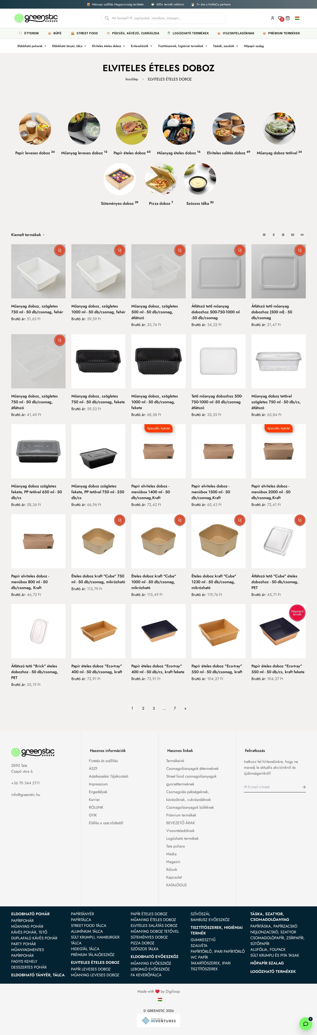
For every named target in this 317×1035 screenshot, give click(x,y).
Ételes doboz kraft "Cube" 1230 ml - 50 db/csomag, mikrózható (213, 582)
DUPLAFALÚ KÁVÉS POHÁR (34, 938)
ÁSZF (93, 768)
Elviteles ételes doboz (106, 46)
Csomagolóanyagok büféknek (190, 807)
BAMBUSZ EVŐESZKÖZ (210, 920)
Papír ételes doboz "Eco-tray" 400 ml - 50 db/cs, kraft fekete (157, 669)
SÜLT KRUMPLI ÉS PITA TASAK (274, 955)
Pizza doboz (161, 203)
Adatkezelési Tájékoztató (108, 776)
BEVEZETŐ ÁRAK (180, 823)
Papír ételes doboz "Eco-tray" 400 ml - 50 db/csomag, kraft (96, 669)
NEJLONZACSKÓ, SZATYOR (273, 932)
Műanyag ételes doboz (179, 153)
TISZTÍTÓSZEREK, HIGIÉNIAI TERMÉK (217, 930)
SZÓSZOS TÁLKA (144, 949)
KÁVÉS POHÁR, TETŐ (29, 932)
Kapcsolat (174, 877)
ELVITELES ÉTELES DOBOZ (95, 962)
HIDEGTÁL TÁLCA (85, 949)
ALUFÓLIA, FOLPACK (268, 949)
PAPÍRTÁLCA (81, 920)
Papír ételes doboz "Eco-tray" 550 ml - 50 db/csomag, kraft (216, 669)
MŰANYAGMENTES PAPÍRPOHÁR (27, 952)
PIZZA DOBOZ (142, 943)
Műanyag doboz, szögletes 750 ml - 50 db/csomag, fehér (37, 309)
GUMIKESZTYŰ (203, 940)
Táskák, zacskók (223, 46)
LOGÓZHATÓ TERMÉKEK (273, 971)
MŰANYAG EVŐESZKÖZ (151, 963)
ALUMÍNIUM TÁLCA (87, 931)
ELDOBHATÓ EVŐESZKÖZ (155, 956)
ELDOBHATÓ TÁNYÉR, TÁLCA (38, 975)
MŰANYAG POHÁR (27, 926)
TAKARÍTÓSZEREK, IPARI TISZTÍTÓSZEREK (211, 966)
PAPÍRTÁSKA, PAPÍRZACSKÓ (273, 926)
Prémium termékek (181, 815)
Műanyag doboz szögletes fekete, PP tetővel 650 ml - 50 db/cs (36, 492)
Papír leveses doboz (35, 153)
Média (171, 854)
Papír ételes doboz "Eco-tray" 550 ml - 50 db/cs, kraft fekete (277, 669)
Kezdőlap (132, 79)
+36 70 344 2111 (25, 783)
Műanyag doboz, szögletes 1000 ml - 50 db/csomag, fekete (154, 402)
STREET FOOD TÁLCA (88, 925)
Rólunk (171, 869)
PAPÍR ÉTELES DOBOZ (149, 914)
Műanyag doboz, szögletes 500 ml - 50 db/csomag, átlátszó (154, 312)
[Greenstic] (36, 18)
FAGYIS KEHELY (24, 961)
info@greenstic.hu (25, 794)
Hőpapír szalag (254, 46)
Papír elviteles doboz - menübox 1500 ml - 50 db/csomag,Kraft (210, 492)
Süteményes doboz (119, 203)
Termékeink (175, 761)
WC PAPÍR (199, 957)
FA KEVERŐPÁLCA (146, 975)
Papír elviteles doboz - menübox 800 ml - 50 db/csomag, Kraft (30, 582)
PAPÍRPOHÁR (22, 920)
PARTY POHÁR (23, 944)
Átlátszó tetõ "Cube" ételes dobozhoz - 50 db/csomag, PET (274, 582)
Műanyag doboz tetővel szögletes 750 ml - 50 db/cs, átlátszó (276, 402)
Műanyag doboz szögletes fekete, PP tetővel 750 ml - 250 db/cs (97, 492)
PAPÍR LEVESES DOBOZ (91, 969)
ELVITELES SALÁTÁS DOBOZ (154, 925)
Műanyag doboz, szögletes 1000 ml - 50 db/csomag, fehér (98, 309)
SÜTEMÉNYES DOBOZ (149, 937)
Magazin (173, 862)
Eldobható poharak (29, 46)
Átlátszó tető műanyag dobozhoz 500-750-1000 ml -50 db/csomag (215, 312)
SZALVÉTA (199, 945)
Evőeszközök (139, 46)
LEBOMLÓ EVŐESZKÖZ (150, 969)
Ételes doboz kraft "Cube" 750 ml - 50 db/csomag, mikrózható (98, 579)
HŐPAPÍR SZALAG (267, 963)
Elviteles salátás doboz (228, 153)
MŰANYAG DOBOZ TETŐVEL (155, 931)
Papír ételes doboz (132, 153)
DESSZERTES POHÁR (29, 967)
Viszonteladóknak (180, 830)
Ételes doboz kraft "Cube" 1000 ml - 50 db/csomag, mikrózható (153, 582)
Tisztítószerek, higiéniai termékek (180, 46)
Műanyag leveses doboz (84, 153)
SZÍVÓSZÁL (200, 914)
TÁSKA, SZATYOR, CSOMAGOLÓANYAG (269, 916)
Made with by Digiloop (158, 991)
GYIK (93, 815)
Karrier (94, 799)
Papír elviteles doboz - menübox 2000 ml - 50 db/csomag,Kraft (270, 492)
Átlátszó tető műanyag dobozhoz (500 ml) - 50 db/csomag (271, 312)
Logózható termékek (182, 838)
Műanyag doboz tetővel (279, 153)
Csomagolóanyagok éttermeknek (192, 768)
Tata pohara (175, 846)
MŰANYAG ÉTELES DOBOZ (153, 920)
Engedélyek (98, 792)
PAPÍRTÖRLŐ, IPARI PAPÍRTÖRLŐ (218, 951)
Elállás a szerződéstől (106, 823)
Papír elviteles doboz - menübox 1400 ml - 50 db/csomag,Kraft (150, 492)
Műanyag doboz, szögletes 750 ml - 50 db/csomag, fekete (98, 399)
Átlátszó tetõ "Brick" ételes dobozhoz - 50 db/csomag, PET (34, 672)
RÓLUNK (96, 807)
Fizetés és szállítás (103, 761)
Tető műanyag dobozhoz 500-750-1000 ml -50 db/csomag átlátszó (216, 402)
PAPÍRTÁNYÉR (82, 914)
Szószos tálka (200, 203)
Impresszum (98, 784)
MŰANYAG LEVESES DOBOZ (95, 975)
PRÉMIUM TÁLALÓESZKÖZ (93, 955)
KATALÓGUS (176, 885)
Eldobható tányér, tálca (67, 46)
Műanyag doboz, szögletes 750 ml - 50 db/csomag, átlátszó (34, 402)
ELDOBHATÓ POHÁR (30, 914)
